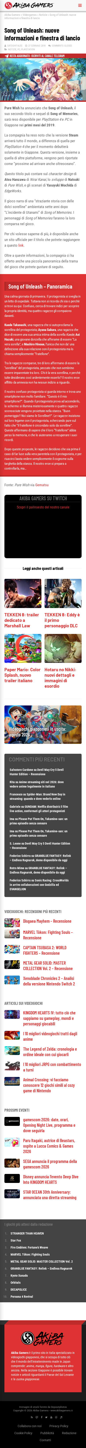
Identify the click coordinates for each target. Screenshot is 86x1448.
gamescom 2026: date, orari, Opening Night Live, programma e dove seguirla (49, 1125)
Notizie (43, 14)
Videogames (30, 14)
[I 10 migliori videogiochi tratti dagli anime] (12, 1038)
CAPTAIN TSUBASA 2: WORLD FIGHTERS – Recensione (44, 950)
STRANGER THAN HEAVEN (27, 1233)
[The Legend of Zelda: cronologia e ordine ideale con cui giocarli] (12, 1054)
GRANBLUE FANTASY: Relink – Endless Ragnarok (41, 1268)
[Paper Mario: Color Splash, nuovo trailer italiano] (22, 662)
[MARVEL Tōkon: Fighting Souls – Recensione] (12, 937)
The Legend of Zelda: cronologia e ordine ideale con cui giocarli (50, 1051)
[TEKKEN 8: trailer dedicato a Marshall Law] (22, 607)
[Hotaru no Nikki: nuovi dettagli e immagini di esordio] (63, 662)
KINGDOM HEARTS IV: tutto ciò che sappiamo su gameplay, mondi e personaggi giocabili (49, 1018)
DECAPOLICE (19, 1289)
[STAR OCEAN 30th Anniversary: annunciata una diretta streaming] (12, 1197)
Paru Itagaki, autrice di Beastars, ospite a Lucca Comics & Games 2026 (49, 1146)
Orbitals (16, 1282)
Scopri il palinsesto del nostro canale (43, 507)
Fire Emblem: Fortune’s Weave (29, 1247)
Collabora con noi (29, 1426)
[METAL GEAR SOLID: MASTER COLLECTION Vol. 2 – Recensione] (12, 968)
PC (18, 49)
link (21, 245)
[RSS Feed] (32, 1417)
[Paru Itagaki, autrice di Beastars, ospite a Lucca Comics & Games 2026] (12, 1145)
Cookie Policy (23, 1433)
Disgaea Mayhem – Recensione (47, 921)
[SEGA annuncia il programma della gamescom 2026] (12, 1166)
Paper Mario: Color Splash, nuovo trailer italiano (22, 675)
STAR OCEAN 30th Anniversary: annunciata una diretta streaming (50, 1194)
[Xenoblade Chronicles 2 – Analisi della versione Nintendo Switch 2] (12, 983)
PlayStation (28, 49)
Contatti (45, 1440)
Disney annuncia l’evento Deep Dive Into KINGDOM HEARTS (51, 1179)
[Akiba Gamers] (29, 8)
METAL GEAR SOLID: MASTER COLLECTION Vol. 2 (42, 1261)
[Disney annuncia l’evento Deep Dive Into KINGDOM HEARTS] (12, 1182)
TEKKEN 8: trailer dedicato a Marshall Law (21, 620)
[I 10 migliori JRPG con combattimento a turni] (12, 1069)
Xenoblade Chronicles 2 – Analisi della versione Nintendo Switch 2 (49, 981)
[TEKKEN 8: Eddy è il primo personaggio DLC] (63, 607)
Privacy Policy (58, 1426)
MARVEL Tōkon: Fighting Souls (30, 1254)
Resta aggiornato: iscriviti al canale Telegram (37, 56)
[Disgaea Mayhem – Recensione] (12, 926)
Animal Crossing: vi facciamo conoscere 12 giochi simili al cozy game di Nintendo (49, 1085)
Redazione (69, 1433)
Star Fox (16, 1240)
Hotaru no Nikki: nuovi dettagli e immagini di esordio (60, 678)
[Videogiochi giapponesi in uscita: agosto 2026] (43, 743)
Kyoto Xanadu (19, 1275)
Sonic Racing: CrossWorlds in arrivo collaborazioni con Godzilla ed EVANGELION (39, 885)
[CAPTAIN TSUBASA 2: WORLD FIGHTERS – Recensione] (12, 952)
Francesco (16, 794)
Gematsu (42, 485)
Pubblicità (47, 1433)
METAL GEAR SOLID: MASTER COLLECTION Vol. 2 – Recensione (48, 965)
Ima (12, 819)
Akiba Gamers (12, 14)
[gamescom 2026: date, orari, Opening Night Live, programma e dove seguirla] (12, 1125)
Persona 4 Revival (22, 1296)
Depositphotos (59, 1407)
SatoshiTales (14, 45)
